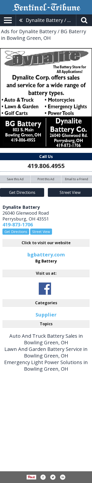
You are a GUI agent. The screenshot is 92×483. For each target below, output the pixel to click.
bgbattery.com (46, 258)
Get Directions (22, 192)
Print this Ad (46, 179)
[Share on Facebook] (43, 477)
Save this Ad (15, 179)
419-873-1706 (17, 224)
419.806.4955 (46, 166)
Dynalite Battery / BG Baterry (51, 20)
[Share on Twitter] (53, 477)
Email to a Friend (76, 179)
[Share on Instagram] (62, 477)
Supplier (46, 314)
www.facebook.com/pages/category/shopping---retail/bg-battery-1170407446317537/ (45, 289)
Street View (70, 192)
